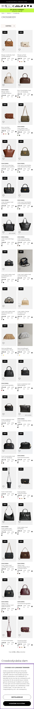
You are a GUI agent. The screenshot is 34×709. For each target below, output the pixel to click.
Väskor (9, 13)
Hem (3, 13)
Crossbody (16, 13)
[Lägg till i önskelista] (3, 50)
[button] (25, 6)
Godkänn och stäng (17, 703)
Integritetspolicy (8, 689)
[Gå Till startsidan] (17, 6)
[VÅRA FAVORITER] (8, 26)
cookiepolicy (23, 689)
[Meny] (3, 6)
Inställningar (17, 697)
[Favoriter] (28, 6)
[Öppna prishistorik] (16, 59)
